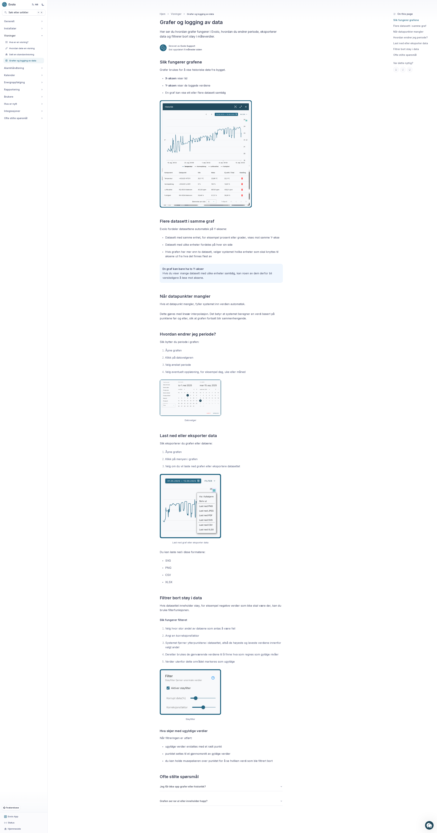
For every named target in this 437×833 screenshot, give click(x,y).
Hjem (162, 13)
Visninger (176, 13)
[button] (429, 825)
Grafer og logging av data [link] (200, 14)
